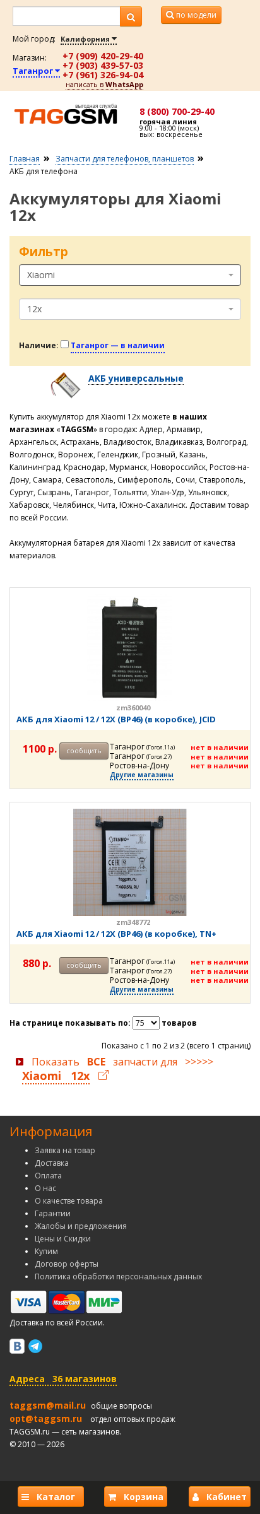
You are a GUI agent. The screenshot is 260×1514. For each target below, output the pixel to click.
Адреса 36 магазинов (63, 1379)
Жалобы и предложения (81, 1226)
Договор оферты (66, 1264)
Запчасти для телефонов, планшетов (125, 158)
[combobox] (130, 275)
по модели (195, 14)
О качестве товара (69, 1200)
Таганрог (34, 70)
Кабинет (223, 1497)
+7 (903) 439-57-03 (102, 65)
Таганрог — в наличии (118, 345)
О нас (45, 1188)
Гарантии (53, 1213)
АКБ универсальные (136, 378)
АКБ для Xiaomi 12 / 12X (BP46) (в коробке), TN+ (116, 933)
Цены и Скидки (63, 1238)
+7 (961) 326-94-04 (102, 75)
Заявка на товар (65, 1150)
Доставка (52, 1163)
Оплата (48, 1175)
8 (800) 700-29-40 (177, 111)
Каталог (54, 1497)
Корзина (139, 1497)
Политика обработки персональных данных (118, 1276)
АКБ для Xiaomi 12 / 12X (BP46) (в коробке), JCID (116, 719)
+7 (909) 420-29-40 (102, 56)
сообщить (84, 750)
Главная (24, 158)
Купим (46, 1251)
